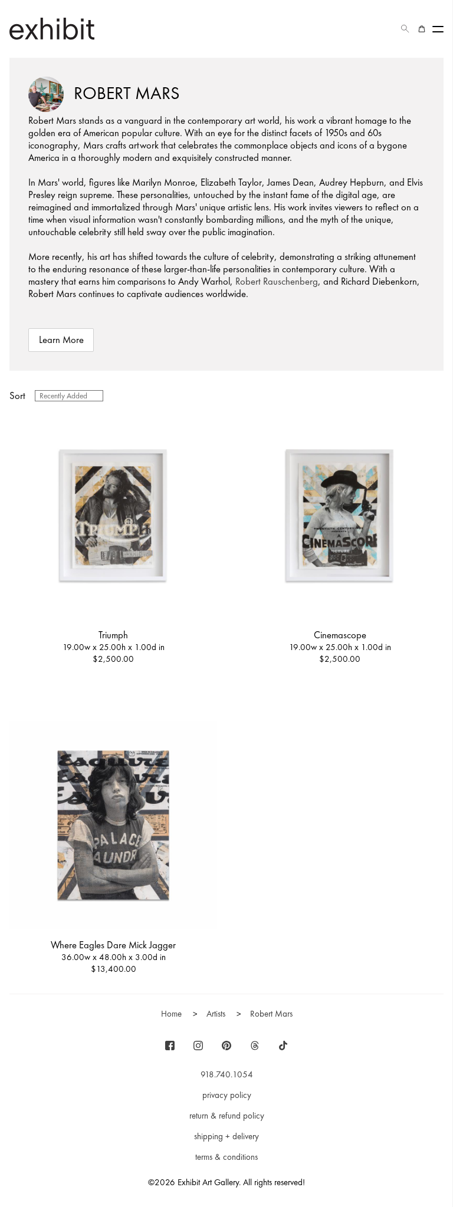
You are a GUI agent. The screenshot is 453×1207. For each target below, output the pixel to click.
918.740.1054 (227, 1074)
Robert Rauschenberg (276, 281)
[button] (405, 29)
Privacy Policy (226, 1095)
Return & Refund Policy (226, 1116)
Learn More (61, 340)
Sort (17, 396)
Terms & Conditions (226, 1157)
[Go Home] (51, 28)
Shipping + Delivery (226, 1136)
